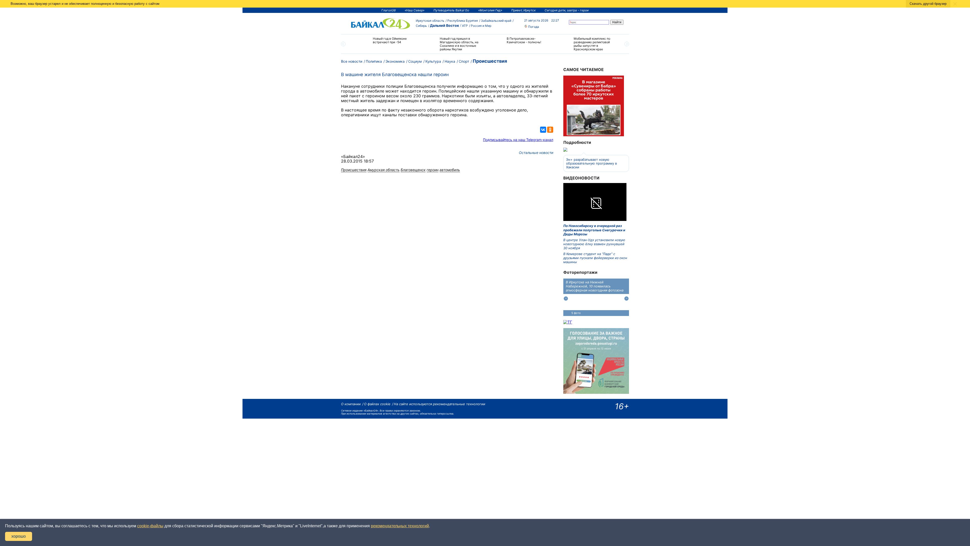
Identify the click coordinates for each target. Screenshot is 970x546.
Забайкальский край (496, 20)
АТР (465, 26)
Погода (533, 27)
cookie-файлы (150, 526)
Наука (450, 61)
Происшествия (490, 61)
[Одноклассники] (550, 130)
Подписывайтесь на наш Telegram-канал (518, 140)
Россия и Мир (481, 26)
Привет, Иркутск (523, 10)
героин (433, 170)
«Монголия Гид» (490, 10)
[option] (384, 42)
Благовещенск (413, 170)
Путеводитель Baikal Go (451, 10)
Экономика (395, 61)
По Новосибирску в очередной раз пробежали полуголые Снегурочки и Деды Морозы (594, 230)
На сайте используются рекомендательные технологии (439, 404)
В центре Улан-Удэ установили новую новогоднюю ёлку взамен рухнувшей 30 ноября (594, 244)
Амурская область (384, 170)
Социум (415, 61)
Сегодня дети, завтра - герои (567, 10)
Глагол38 (388, 10)
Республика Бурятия (462, 20)
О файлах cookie (377, 404)
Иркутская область (430, 20)
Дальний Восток (444, 25)
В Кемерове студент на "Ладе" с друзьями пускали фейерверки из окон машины (595, 258)
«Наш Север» (414, 10)
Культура (433, 61)
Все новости (351, 61)
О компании (351, 404)
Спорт (464, 61)
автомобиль (450, 170)
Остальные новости (536, 152)
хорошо (18, 536)
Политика (374, 61)
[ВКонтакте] (543, 130)
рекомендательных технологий (400, 526)
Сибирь (421, 26)
